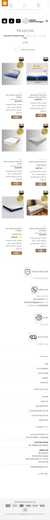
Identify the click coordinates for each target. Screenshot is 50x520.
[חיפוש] (18, 21)
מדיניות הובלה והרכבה (40, 415)
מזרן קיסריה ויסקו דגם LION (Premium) (37, 230)
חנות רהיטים (31, 35)
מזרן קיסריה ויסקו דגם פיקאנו (37, 162)
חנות (46, 363)
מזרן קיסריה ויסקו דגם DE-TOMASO (14, 96)
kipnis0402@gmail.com (39, 467)
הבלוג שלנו (44, 382)
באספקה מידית (42, 368)
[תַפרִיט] (46, 21)
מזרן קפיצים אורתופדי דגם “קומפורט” (14, 230)
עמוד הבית (42, 35)
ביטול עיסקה (43, 420)
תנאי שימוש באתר (41, 406)
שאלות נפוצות (43, 373)
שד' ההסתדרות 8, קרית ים (39, 434)
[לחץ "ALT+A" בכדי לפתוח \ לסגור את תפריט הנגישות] (5, 3)
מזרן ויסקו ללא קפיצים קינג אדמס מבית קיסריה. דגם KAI (37, 96)
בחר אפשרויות (41, 115)
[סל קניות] (4, 21)
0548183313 (43, 305)
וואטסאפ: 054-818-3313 (40, 456)
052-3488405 (33, 445)
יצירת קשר (44, 401)
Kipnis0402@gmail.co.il (33, 302)
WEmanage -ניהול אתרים (25, 517)
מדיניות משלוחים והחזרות (38, 410)
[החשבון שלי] (11, 21)
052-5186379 (43, 445)
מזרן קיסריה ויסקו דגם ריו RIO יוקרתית (13, 163)
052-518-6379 (38, 299)
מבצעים (45, 378)
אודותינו (45, 396)
